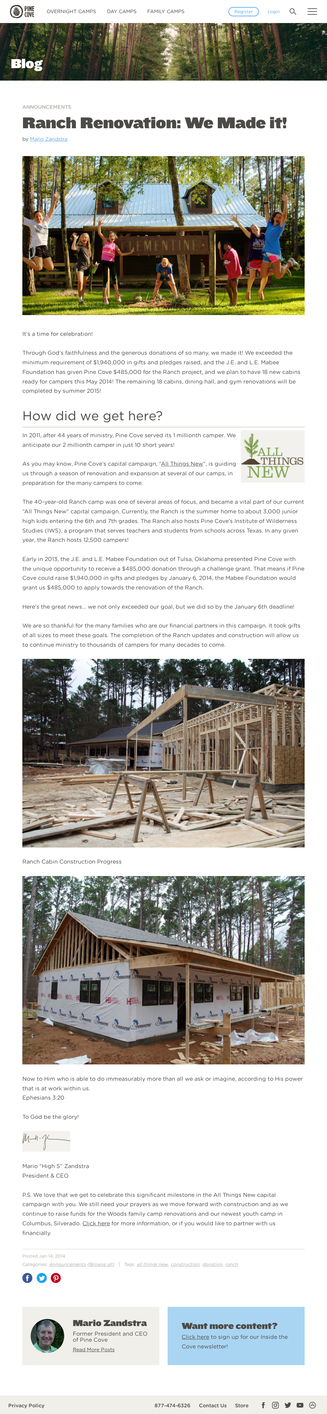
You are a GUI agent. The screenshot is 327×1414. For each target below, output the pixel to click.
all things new (152, 1264)
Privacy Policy (26, 1405)
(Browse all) (100, 1264)
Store (242, 1405)
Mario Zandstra (48, 139)
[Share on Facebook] (27, 1278)
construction (185, 1264)
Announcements (46, 107)
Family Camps (166, 11)
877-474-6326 (172, 1405)
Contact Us (213, 1405)
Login (274, 11)
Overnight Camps (71, 11)
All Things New (182, 463)
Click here (96, 1223)
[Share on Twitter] (42, 1278)
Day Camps (122, 11)
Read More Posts (94, 1350)
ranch (231, 1264)
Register (243, 11)
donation (212, 1264)
